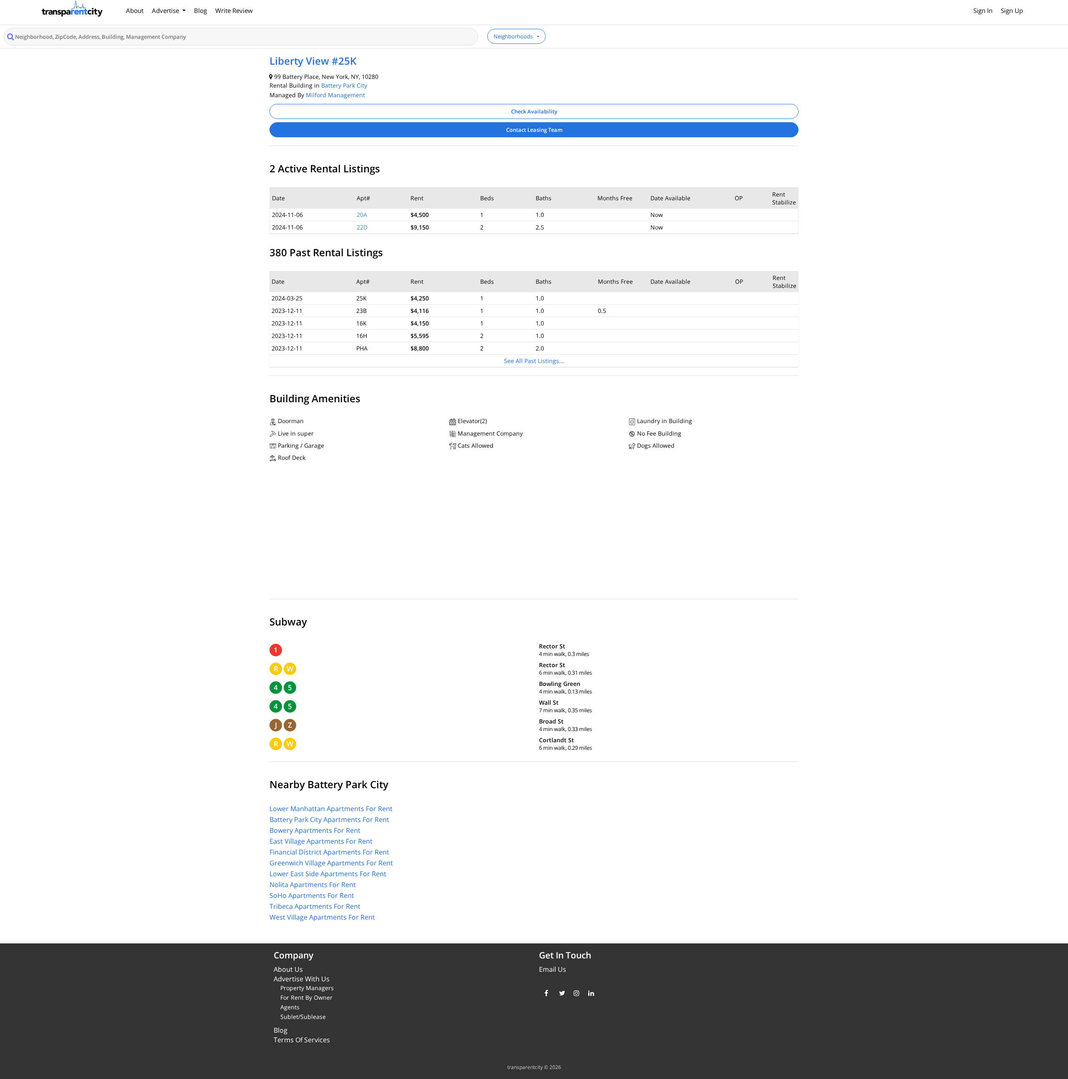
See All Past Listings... (534, 361)
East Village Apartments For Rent (321, 841)
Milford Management (335, 95)
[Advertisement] (534, 532)
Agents (290, 1007)
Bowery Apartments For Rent (315, 830)
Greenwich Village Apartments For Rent (331, 862)
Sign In (982, 10)
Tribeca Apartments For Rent (315, 906)
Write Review (234, 10)
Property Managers (307, 988)
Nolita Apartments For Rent (313, 884)
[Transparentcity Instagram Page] (574, 993)
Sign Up (1012, 10)
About (135, 10)
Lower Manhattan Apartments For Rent (331, 808)
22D (362, 227)
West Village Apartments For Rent (322, 917)
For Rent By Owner (306, 997)
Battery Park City (344, 85)
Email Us (552, 969)
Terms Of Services (302, 1039)
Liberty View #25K (313, 61)
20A (362, 215)
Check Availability (534, 111)
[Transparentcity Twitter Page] (560, 993)
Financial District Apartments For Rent (329, 852)
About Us (288, 969)
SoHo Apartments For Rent (312, 895)
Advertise (166, 10)
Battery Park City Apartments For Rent (329, 819)
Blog (200, 10)
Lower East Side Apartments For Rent (328, 873)
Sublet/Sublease (303, 1017)
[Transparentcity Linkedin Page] (589, 993)
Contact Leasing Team (534, 130)
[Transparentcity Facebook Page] (545, 993)
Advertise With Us (302, 978)
